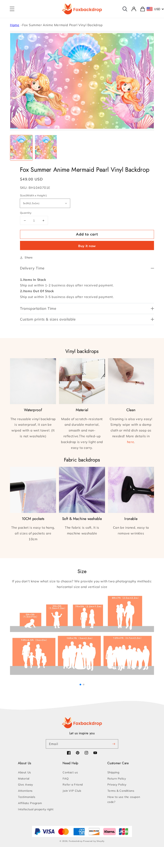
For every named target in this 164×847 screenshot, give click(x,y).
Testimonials (26, 797)
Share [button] (29, 257)
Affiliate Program (30, 803)
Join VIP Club (72, 791)
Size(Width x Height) (33, 195)
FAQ (66, 778)
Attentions (25, 791)
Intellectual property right (35, 809)
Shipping (113, 772)
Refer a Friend (73, 784)
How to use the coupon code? (123, 799)
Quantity (25, 212)
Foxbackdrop (76, 841)
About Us (24, 772)
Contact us (70, 772)
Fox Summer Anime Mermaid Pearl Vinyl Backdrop (62, 25)
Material (23, 778)
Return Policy (116, 778)
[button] (12, 9)
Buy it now (87, 246)
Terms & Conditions (120, 791)
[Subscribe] (113, 743)
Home (14, 25)
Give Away (25, 784)
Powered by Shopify (93, 841)
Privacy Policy (116, 784)
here (130, 442)
